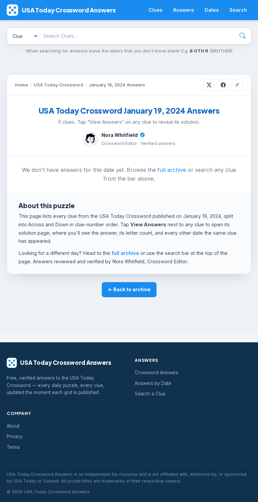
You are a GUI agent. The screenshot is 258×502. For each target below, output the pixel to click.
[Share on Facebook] (223, 85)
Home (21, 84)
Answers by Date (153, 383)
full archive (172, 169)
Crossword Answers (156, 372)
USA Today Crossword (58, 84)
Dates (212, 10)
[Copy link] (237, 85)
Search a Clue (150, 393)
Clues (155, 10)
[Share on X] (209, 85)
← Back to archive (129, 289)
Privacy (15, 436)
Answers (183, 10)
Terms (13, 447)
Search (238, 10)
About (13, 426)
